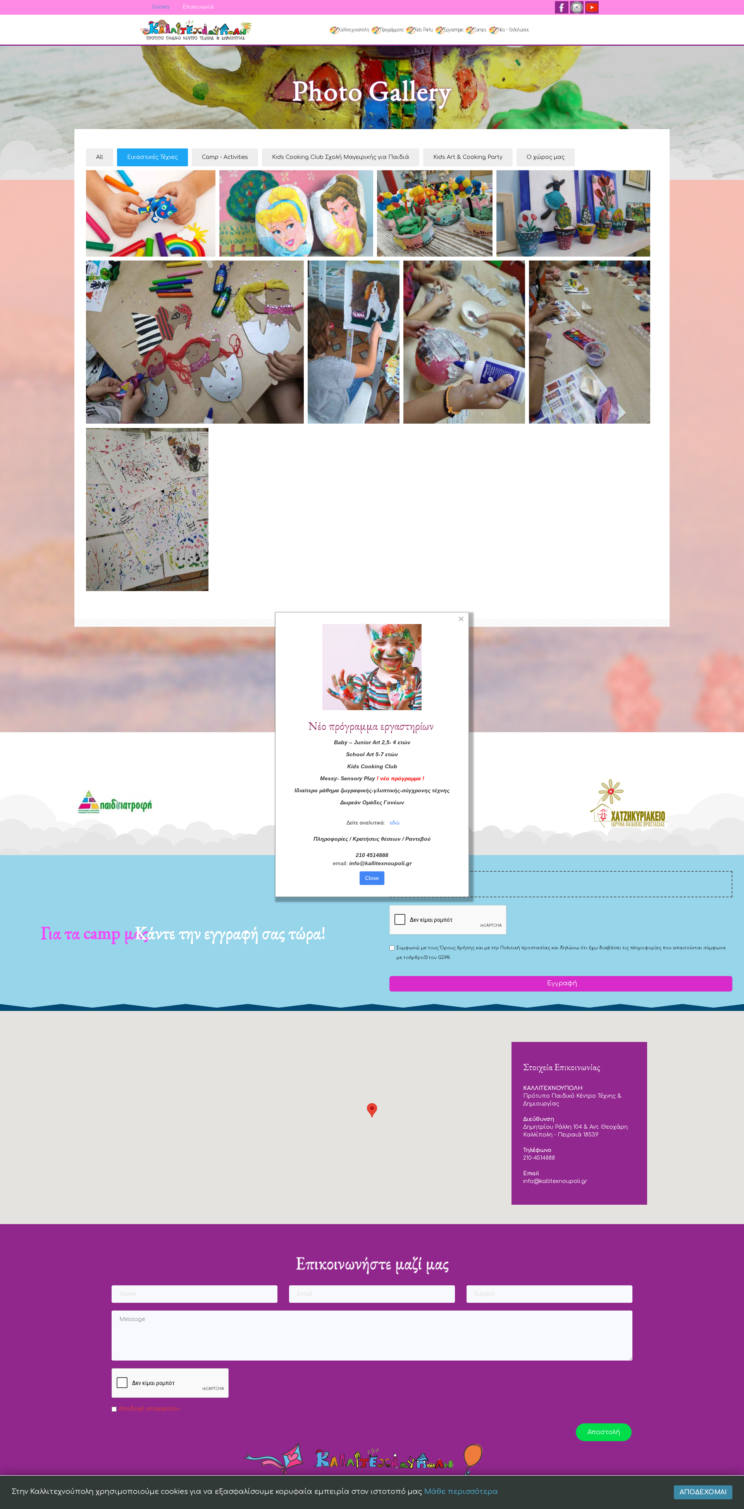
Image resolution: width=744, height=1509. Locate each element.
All (99, 157)
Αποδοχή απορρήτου (149, 1409)
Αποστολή (603, 1432)
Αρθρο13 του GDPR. (429, 957)
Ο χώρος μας (546, 157)
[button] (372, 1110)
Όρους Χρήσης (457, 948)
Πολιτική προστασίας (525, 948)
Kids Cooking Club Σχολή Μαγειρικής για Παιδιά (340, 157)
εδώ (395, 822)
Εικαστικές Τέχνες (152, 157)
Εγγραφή (561, 983)
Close (372, 878)
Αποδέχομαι (703, 1492)
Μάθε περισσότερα (461, 1491)
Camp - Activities (225, 157)
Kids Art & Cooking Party (468, 157)
